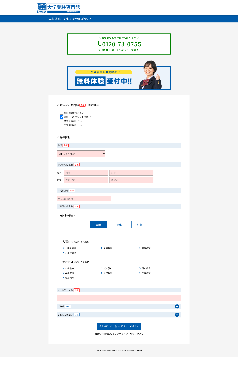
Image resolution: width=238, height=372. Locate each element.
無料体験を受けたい (74, 112)
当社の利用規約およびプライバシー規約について (119, 333)
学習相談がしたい (73, 125)
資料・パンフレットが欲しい (78, 117)
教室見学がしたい (73, 121)
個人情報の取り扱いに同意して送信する (119, 326)
